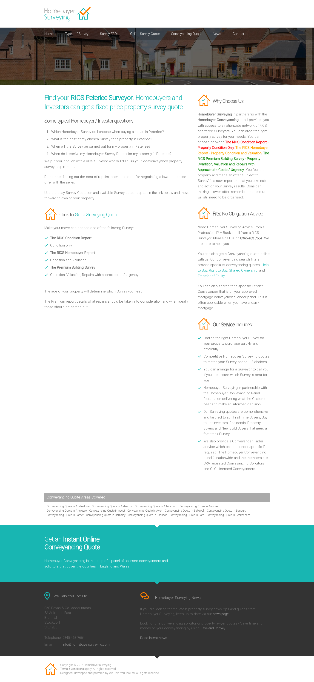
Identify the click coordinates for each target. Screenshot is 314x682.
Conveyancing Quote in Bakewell (185, 510)
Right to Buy (218, 270)
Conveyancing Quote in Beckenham (228, 515)
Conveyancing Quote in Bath (187, 515)
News (217, 34)
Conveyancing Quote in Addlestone (68, 506)
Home (48, 34)
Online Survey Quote (145, 34)
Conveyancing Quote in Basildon (147, 515)
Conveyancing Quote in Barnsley (106, 515)
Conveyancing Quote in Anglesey (67, 510)
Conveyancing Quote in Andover (199, 506)
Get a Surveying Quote (96, 215)
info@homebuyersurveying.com (86, 644)
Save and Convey (212, 628)
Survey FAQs (109, 34)
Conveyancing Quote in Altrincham (156, 506)
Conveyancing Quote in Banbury (226, 510)
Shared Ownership (243, 270)
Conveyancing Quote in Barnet (65, 515)
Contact (238, 34)
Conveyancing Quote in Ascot (107, 510)
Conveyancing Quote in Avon (145, 510)
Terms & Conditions (72, 669)
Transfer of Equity (211, 276)
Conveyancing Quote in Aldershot (112, 506)
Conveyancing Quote (186, 34)
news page (220, 614)
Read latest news (153, 638)
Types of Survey (76, 34)
